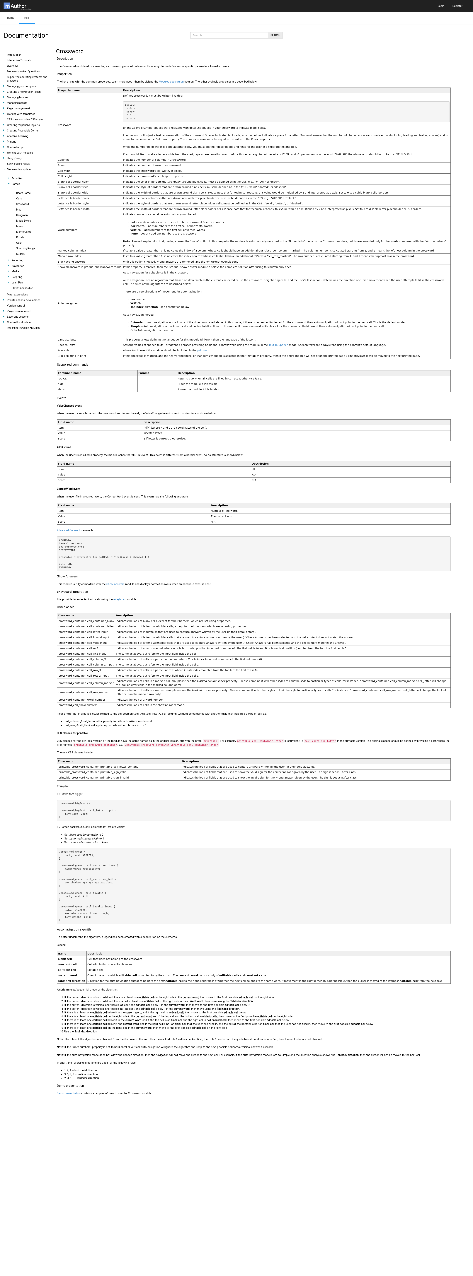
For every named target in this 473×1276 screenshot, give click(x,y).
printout (202, 350)
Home (10, 17)
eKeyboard (119, 599)
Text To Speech (278, 344)
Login (441, 6)
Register (457, 6)
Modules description (171, 81)
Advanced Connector (69, 530)
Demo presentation (69, 1093)
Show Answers (115, 584)
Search (275, 35)
